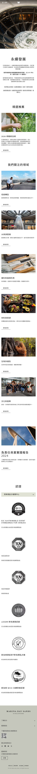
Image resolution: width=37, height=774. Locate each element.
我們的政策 (29, 87)
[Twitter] (11, 746)
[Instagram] (2, 746)
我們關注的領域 (8, 87)
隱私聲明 (16, 765)
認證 (24, 87)
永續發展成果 (7, 90)
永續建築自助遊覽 (17, 90)
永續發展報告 (18, 87)
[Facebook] (5, 746)
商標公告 (10, 765)
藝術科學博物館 (27, 90)
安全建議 (21, 765)
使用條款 (27, 765)
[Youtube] (8, 746)
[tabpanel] (18, 601)
